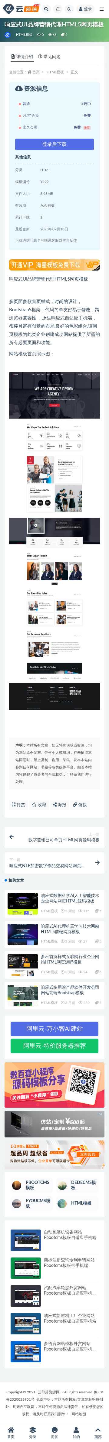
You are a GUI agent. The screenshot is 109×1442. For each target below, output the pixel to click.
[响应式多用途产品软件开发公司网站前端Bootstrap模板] (23, 995)
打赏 (20, 805)
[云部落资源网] (8, 35)
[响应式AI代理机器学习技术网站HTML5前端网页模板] (23, 934)
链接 (82, 805)
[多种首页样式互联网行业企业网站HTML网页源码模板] (23, 965)
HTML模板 (24, 34)
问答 (54, 1437)
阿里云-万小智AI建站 (54, 1029)
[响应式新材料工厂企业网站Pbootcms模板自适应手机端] (26, 1324)
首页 (36, 72)
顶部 (98, 1437)
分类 (32, 1437)
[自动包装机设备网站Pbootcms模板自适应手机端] (26, 1240)
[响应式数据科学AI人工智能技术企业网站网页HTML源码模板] (23, 904)
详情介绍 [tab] (24, 57)
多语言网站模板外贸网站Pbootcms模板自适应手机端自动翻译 (70, 1349)
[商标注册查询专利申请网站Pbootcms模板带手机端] (26, 1268)
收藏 (41, 805)
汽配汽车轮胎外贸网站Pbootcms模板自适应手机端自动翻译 (70, 1293)
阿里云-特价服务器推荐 (54, 1046)
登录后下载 (54, 144)
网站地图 (78, 1414)
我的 (76, 1437)
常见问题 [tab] (52, 57)
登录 (88, 9)
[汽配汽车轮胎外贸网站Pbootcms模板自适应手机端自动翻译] (26, 1296)
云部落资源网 (49, 1392)
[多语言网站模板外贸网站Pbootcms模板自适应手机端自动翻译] (26, 1352)
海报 (61, 805)
